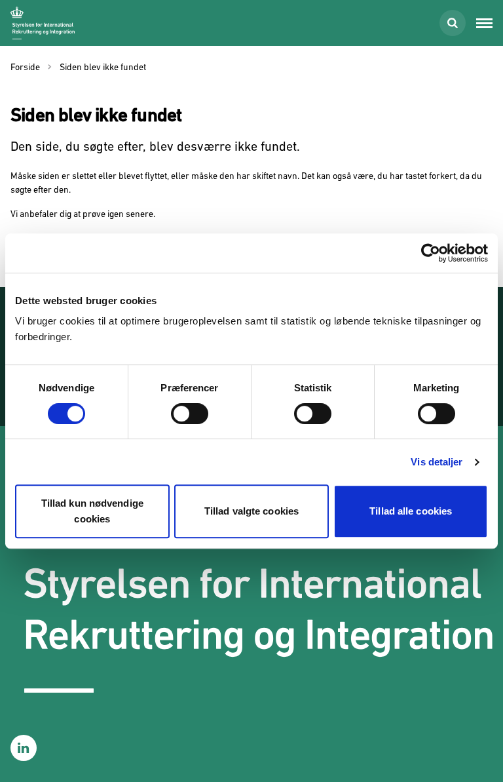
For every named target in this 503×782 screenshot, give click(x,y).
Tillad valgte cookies (251, 511)
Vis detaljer (436, 461)
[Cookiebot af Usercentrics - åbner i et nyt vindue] (430, 253)
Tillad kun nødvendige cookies (92, 511)
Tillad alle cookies (410, 511)
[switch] (189, 413)
